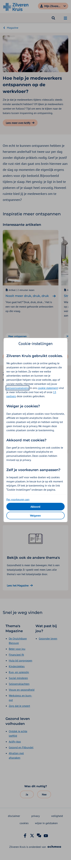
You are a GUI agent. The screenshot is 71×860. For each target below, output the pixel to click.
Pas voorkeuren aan (17, 499)
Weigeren (35, 515)
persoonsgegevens (17, 388)
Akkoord (35, 506)
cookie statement (48, 388)
